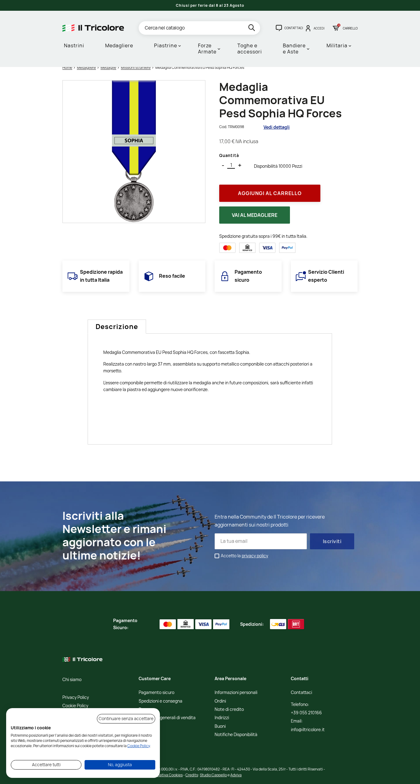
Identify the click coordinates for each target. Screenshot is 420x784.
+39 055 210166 (306, 712)
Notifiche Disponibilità (236, 734)
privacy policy (255, 556)
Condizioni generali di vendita (167, 717)
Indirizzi (222, 717)
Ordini (220, 701)
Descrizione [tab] (117, 326)
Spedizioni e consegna (160, 701)
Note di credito (229, 709)
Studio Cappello (213, 775)
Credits (191, 775)
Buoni (220, 726)
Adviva (236, 775)
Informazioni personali (236, 692)
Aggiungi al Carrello (270, 193)
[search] (252, 28)
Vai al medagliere (254, 215)
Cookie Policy (75, 705)
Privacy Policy (75, 697)
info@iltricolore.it (308, 729)
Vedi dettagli (276, 127)
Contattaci (301, 692)
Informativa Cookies (166, 775)
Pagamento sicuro (156, 692)
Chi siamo (71, 679)
